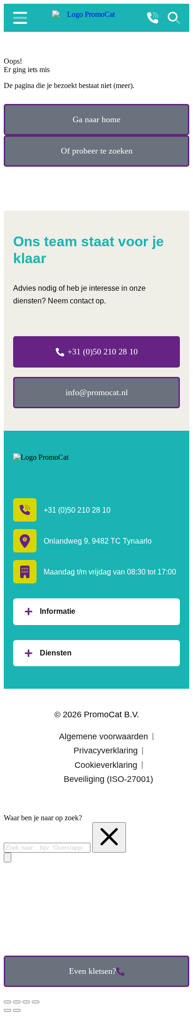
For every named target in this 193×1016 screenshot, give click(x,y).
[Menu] (20, 18)
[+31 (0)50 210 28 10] (152, 17)
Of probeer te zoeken (97, 150)
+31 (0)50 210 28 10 (102, 351)
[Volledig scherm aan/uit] (26, 1002)
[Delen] (17, 1002)
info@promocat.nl (97, 392)
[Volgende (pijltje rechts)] (17, 1010)
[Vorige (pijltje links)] (7, 1010)
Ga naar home (96, 119)
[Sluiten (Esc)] (7, 1002)
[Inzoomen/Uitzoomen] (35, 1002)
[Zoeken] (174, 18)
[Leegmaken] (109, 837)
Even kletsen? (92, 971)
